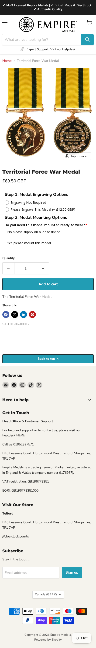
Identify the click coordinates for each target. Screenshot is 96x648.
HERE (20, 435)
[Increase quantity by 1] (43, 268)
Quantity (8, 258)
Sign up (72, 572)
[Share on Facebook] (5, 314)
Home (7, 61)
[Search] (87, 39)
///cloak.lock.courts (15, 536)
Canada (46, 594)
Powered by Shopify (48, 640)
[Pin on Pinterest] (32, 314)
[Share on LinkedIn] (23, 314)
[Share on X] (14, 314)
